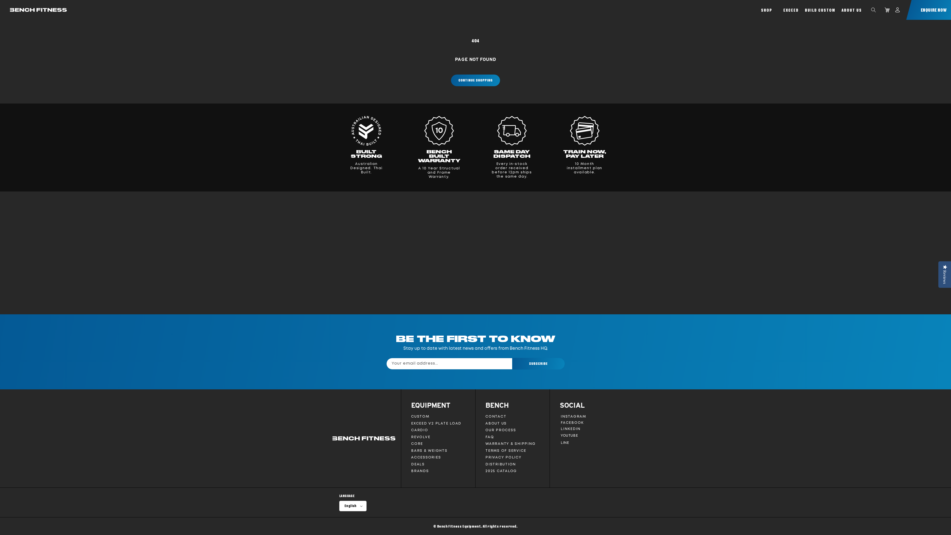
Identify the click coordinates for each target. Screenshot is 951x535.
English (350, 506)
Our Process (500, 430)
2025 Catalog (501, 471)
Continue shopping (475, 80)
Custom (420, 416)
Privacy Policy (503, 457)
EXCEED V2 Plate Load (436, 423)
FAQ (489, 437)
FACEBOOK (572, 423)
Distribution (500, 464)
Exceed (791, 10)
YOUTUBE (569, 436)
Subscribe (538, 363)
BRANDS (420, 471)
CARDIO (419, 430)
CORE (417, 443)
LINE (564, 444)
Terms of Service (505, 450)
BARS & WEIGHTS (429, 450)
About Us (852, 10)
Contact (495, 416)
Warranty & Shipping (510, 443)
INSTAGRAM (573, 417)
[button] (873, 9)
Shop (766, 10)
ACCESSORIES (426, 457)
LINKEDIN (571, 430)
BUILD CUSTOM (820, 10)
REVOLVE (420, 437)
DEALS (418, 464)
